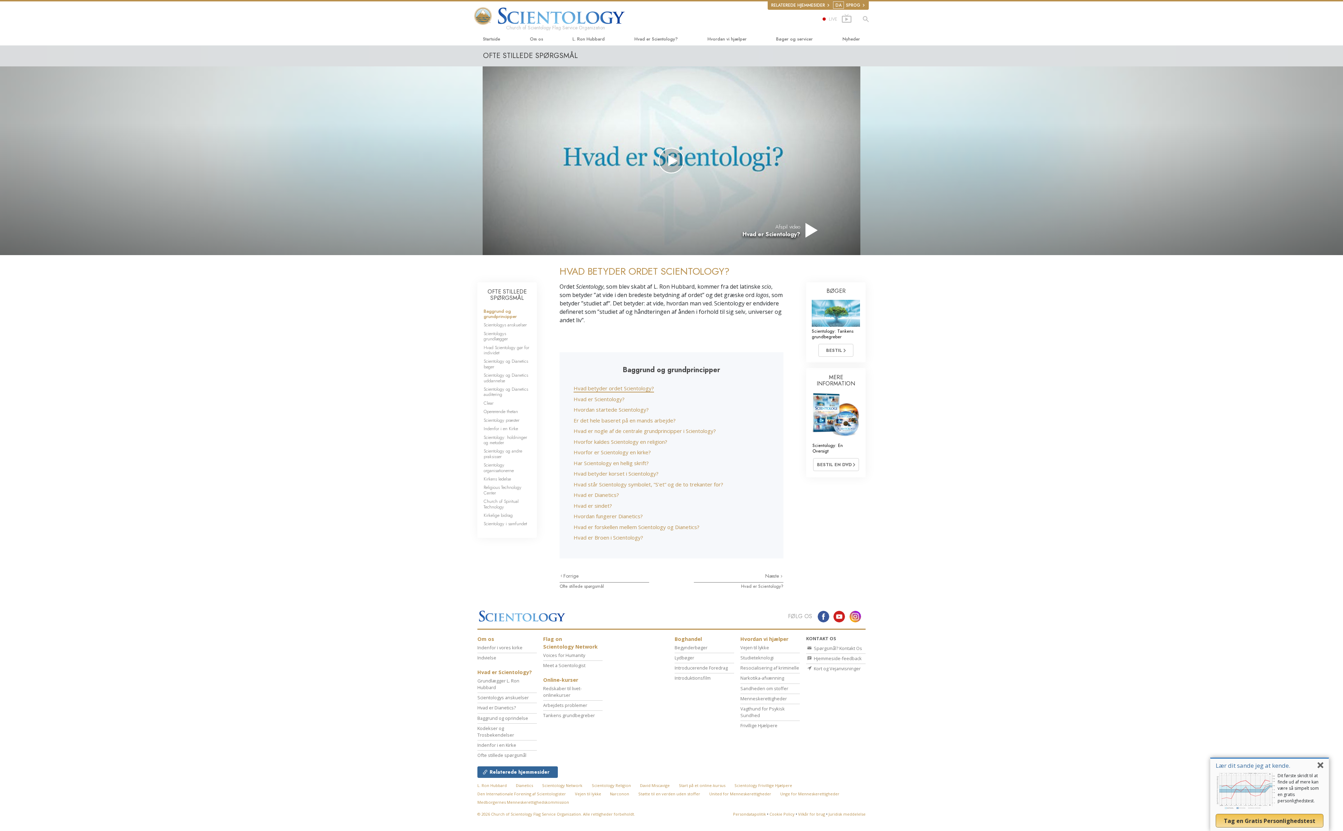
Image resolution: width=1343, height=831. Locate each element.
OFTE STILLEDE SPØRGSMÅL (507, 295)
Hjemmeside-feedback (837, 658)
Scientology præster (501, 420)
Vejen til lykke (754, 647)
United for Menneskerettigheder (740, 793)
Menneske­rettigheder (763, 698)
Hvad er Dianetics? (596, 494)
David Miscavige (655, 785)
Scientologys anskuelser (505, 324)
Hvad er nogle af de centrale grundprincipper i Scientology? (645, 430)
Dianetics (524, 785)
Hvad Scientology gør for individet (506, 350)
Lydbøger (684, 658)
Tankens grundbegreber (569, 715)
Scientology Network (562, 785)
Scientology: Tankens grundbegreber (832, 334)
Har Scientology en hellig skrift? (611, 463)
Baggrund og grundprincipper (500, 314)
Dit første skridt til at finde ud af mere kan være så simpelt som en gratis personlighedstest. (1298, 788)
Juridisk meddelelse (847, 814)
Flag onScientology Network (570, 643)
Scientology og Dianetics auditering (506, 392)
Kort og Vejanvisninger (837, 668)
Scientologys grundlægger (496, 336)
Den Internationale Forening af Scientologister (521, 793)
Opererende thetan (501, 411)
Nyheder (851, 39)
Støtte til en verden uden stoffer (669, 793)
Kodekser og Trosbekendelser (495, 731)
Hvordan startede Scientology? (611, 409)
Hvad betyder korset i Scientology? (616, 473)
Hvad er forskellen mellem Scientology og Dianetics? (636, 526)
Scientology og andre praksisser (503, 454)
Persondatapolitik (749, 814)
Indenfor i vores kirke (500, 647)
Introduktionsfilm (693, 678)
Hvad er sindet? (593, 505)
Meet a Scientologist (564, 665)
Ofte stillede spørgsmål (582, 586)
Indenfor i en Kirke (501, 428)
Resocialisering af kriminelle (769, 668)
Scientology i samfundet (505, 523)
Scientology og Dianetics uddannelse (506, 378)
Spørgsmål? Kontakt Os (837, 648)
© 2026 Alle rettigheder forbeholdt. (556, 814)
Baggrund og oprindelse (502, 718)
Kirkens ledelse (497, 479)
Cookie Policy (782, 814)
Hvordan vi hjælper (727, 39)
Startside (491, 39)
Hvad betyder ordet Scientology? (614, 388)
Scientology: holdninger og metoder (505, 440)
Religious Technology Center (502, 490)
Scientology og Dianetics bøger (506, 364)
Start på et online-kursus (702, 785)
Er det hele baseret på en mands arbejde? (625, 420)
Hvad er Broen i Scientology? (608, 537)
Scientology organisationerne (499, 468)
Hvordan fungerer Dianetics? (608, 516)
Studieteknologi (757, 658)
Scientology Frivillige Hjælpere (763, 785)
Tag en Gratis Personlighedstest (1269, 821)
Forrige (571, 575)
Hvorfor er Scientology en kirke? (612, 452)
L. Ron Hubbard (589, 39)
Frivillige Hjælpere (758, 725)
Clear (488, 403)
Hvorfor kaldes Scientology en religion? (620, 441)
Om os (536, 39)
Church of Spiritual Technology (501, 504)
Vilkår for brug (811, 814)
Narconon (620, 793)
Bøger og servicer (794, 39)
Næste (773, 575)
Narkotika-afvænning (762, 678)
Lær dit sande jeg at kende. (1253, 765)
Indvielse (486, 658)
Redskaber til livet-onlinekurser (562, 691)
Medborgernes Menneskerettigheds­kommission (523, 802)
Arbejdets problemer (565, 705)
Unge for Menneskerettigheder (809, 793)
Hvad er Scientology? (656, 39)
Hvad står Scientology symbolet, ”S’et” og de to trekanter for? (648, 484)
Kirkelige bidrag (498, 515)
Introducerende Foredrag (701, 668)
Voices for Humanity (564, 655)
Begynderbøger (691, 647)
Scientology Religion (611, 785)
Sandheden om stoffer (764, 688)
